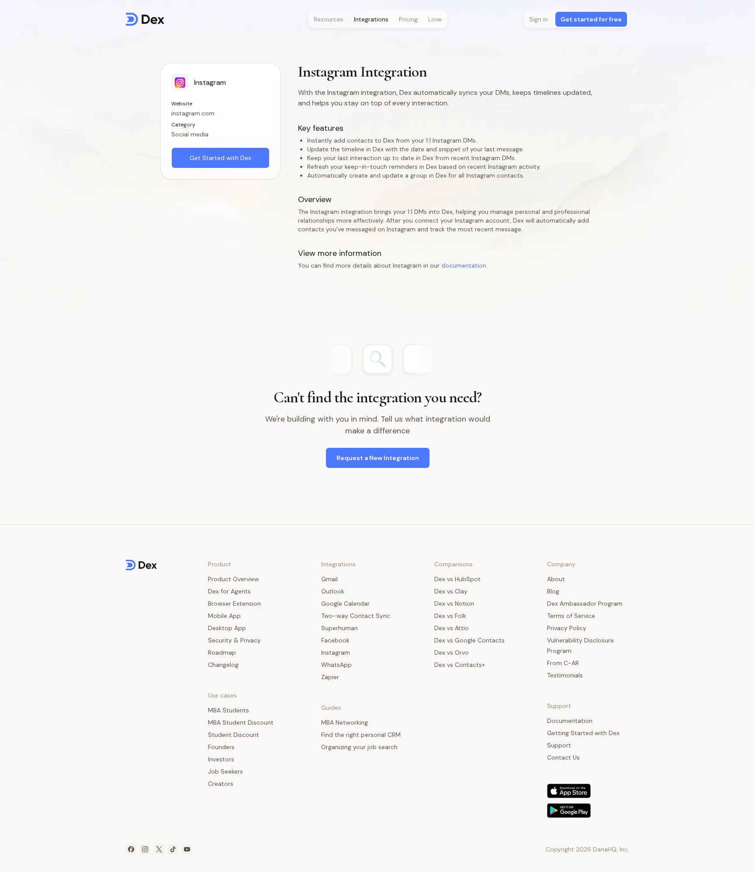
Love (435, 19)
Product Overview (233, 579)
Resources (328, 19)
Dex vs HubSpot (457, 579)
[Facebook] (131, 849)
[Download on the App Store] (569, 791)
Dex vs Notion (454, 603)
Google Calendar (345, 603)
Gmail (329, 579)
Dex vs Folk (450, 616)
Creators (220, 784)
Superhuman (339, 628)
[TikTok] (173, 849)
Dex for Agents (229, 591)
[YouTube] (187, 849)
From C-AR (563, 663)
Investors (221, 759)
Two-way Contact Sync (355, 616)
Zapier (330, 677)
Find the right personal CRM (361, 735)
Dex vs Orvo (451, 652)
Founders (221, 747)
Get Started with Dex (220, 158)
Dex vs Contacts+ (459, 665)
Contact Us (563, 757)
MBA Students (228, 710)
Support (559, 745)
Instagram (335, 652)
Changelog (223, 665)
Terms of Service (571, 616)
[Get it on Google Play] (569, 810)
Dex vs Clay (451, 591)
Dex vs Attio (451, 628)
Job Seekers (225, 771)
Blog (553, 591)
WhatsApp (336, 665)
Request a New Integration (377, 458)
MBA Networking (344, 722)
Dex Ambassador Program (585, 603)
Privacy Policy (566, 628)
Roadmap (222, 652)
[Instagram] (145, 849)
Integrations (371, 19)
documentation (463, 265)
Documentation (569, 721)
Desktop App (227, 628)
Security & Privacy (234, 640)
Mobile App (224, 616)
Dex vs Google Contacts (469, 640)
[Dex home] (145, 19)
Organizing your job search (359, 747)
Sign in (538, 19)
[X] (159, 849)
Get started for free (591, 19)
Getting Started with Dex (583, 733)
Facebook (335, 640)
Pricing (408, 19)
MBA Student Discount (241, 722)
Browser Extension (234, 603)
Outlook (332, 591)
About (556, 579)
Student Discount (233, 735)
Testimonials (565, 675)
